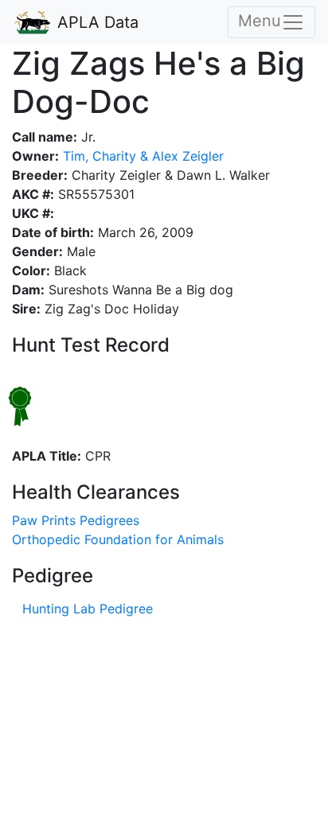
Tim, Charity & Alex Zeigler (141, 156)
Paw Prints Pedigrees (75, 520)
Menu (259, 20)
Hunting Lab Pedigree (87, 609)
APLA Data (96, 22)
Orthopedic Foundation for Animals (118, 539)
